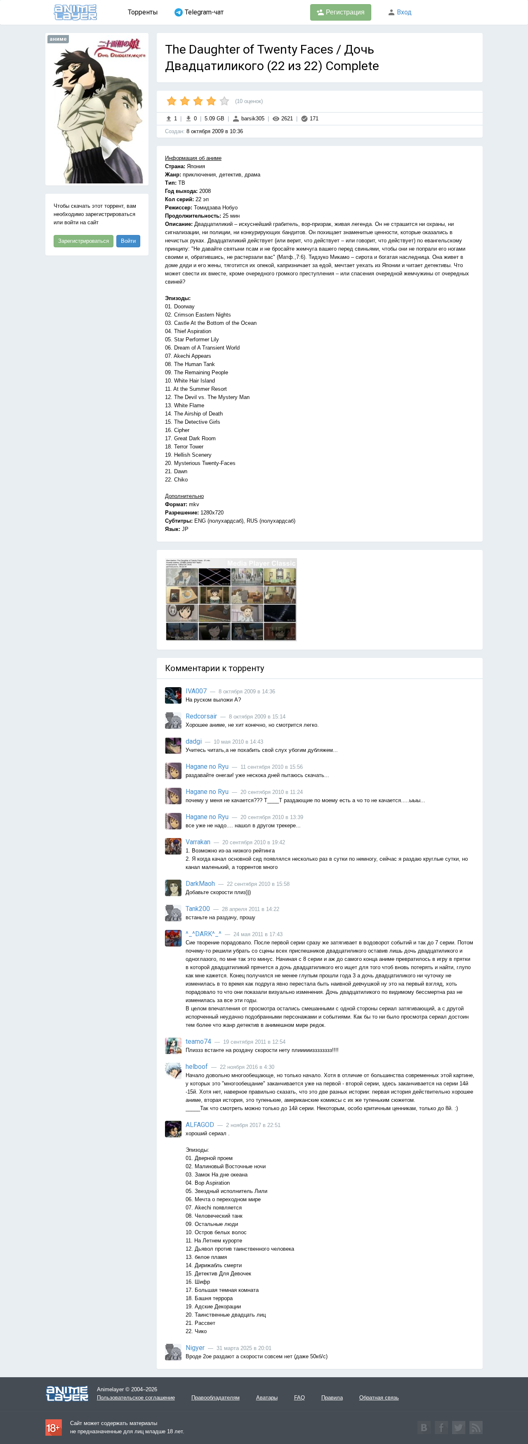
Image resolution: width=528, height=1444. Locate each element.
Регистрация (344, 12)
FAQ (299, 1398)
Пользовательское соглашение (136, 1398)
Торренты (143, 12)
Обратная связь (379, 1398)
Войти (128, 241)
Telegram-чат (204, 12)
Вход (403, 12)
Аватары (267, 1398)
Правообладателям (215, 1398)
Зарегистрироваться (83, 241)
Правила (332, 1398)
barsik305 (252, 118)
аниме (58, 39)
